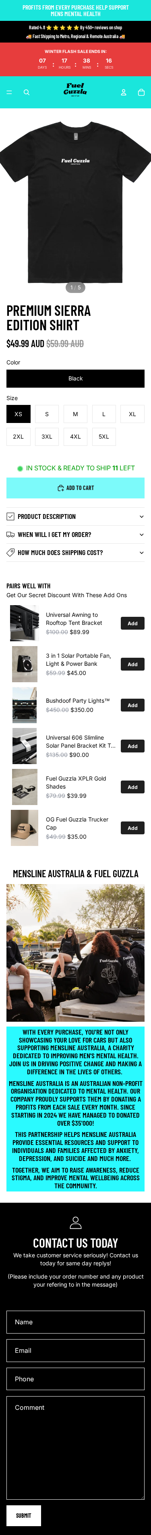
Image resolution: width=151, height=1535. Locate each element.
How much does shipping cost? (60, 552)
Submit (23, 1515)
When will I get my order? (54, 534)
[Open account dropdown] (123, 92)
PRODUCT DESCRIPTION (47, 516)
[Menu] (9, 92)
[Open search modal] (26, 92)
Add (133, 623)
